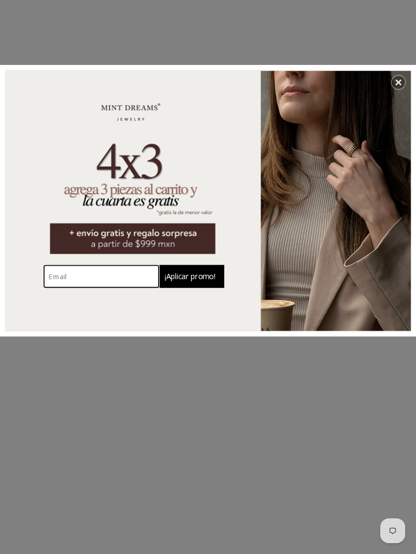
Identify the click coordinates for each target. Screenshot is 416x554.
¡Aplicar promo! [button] (190, 275)
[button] (398, 82)
